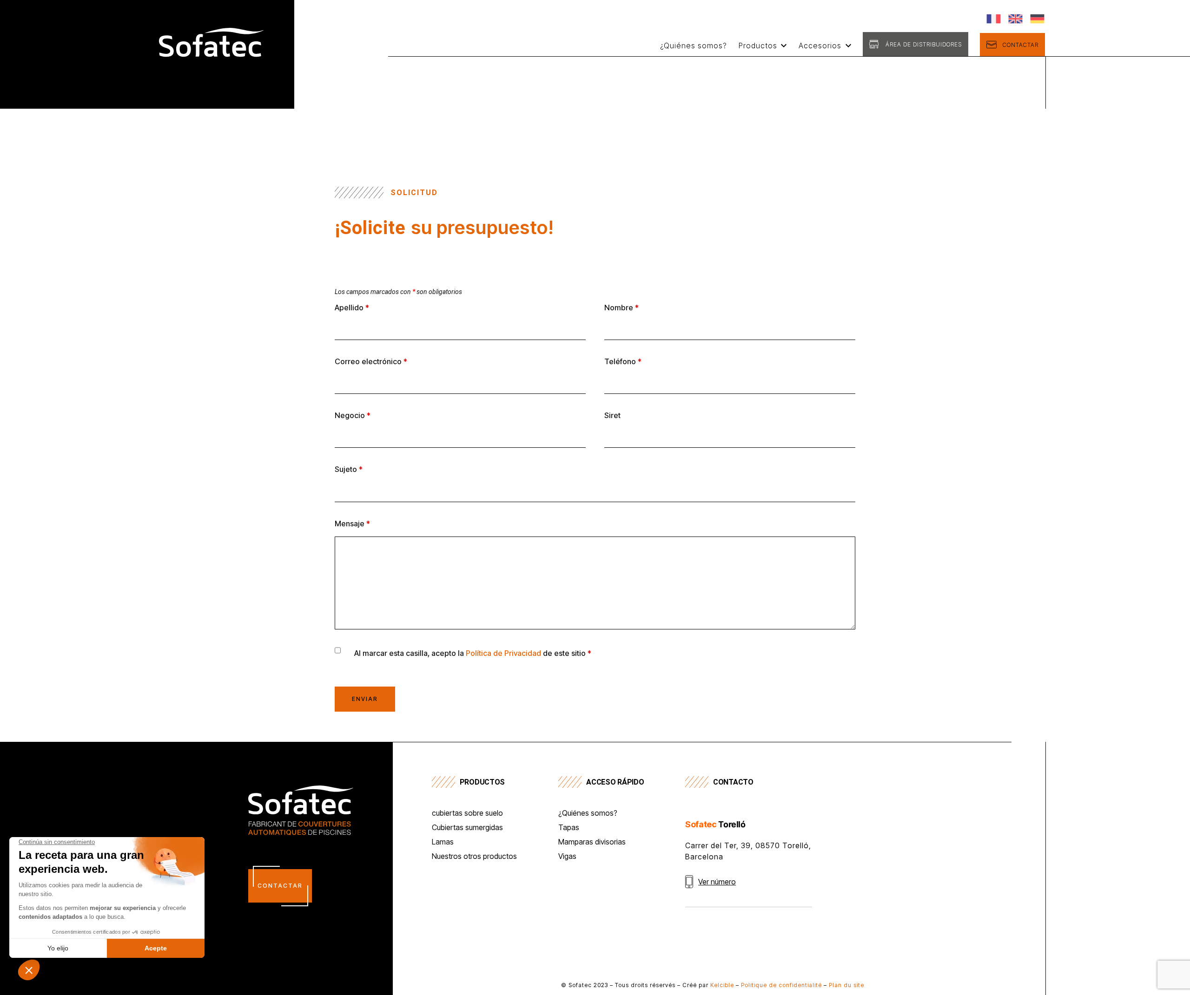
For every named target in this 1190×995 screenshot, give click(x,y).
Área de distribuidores (924, 44)
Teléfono (622, 361)
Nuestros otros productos (474, 856)
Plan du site (846, 985)
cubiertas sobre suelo (467, 813)
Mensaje (352, 523)
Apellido (352, 307)
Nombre (621, 307)
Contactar (1020, 44)
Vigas (567, 856)
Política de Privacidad (503, 653)
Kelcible (722, 985)
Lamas (443, 842)
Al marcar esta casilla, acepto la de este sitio (472, 653)
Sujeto (349, 469)
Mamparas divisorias (592, 842)
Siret (612, 415)
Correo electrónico (371, 361)
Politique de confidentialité (781, 985)
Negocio (352, 415)
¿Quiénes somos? (693, 45)
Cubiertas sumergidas (467, 828)
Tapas (568, 828)
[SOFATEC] (211, 74)
